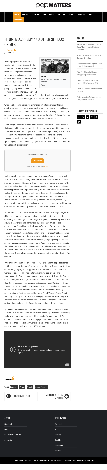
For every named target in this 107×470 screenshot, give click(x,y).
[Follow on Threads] (96, 117)
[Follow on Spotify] (79, 122)
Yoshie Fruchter (41, 387)
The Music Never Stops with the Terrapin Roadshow (89, 56)
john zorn (13, 387)
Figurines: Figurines (22, 396)
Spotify (58, 440)
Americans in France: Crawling (54, 396)
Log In (16, 14)
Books (70, 14)
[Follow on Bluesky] (87, 117)
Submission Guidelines (13, 435)
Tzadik (30, 387)
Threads (58, 450)
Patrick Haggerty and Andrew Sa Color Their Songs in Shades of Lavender (89, 47)
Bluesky (58, 435)
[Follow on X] (83, 117)
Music (51, 14)
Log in (46, 166)
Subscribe (18, 19)
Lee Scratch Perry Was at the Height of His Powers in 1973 (87, 81)
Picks (90, 14)
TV (64, 14)
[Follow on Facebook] (79, 117)
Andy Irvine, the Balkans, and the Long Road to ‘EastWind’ (89, 98)
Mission (7, 429)
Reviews (35, 14)
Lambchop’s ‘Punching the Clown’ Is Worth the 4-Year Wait (89, 65)
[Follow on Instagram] (92, 117)
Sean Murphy (11, 50)
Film (58, 14)
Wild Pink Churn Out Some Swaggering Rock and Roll (87, 73)
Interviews (80, 14)
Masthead (8, 424)
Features (25, 14)
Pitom (22, 387)
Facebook (58, 424)
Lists (44, 14)
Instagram (59, 445)
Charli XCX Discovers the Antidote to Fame (89, 90)
